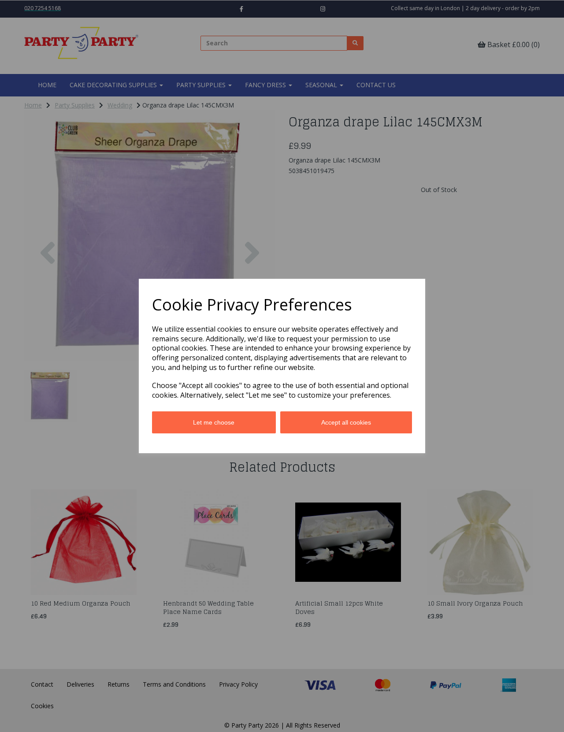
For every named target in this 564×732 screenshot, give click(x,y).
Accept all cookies (346, 422)
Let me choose (213, 422)
